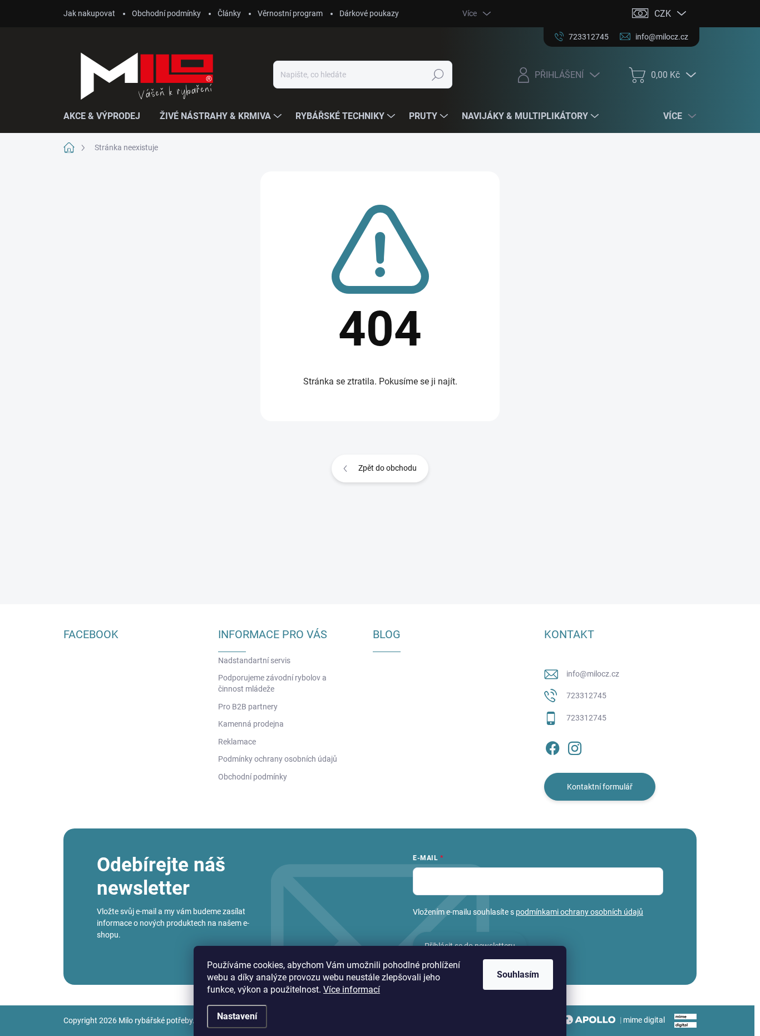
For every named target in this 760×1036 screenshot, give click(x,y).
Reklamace (237, 741)
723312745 (586, 695)
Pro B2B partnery (248, 706)
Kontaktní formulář (600, 786)
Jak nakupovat (89, 13)
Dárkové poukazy (369, 13)
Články (229, 13)
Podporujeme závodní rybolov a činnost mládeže (272, 683)
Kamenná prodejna (251, 723)
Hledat (438, 74)
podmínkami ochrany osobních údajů (579, 911)
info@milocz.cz (592, 673)
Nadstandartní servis (254, 660)
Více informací (351, 989)
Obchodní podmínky (166, 13)
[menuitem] (106, 116)
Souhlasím (518, 974)
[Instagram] (574, 746)
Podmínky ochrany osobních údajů (277, 758)
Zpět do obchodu (387, 467)
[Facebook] (552, 746)
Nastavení (237, 1016)
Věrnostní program (290, 13)
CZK (662, 13)
